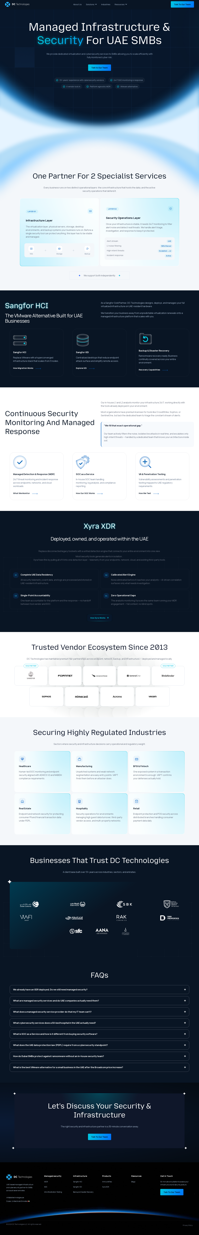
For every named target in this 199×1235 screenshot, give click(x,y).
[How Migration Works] (38, 368)
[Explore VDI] (91, 368)
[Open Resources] (126, 4)
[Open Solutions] (96, 4)
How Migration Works (23, 368)
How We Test (145, 493)
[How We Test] (156, 494)
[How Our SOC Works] (100, 494)
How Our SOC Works (85, 493)
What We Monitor (21, 493)
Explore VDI (81, 368)
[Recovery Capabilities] (165, 370)
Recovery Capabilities (149, 369)
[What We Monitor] (35, 494)
